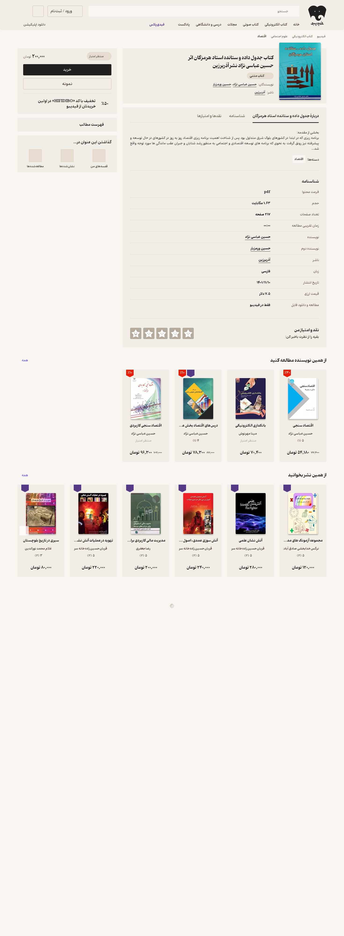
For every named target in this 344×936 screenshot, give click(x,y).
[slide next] (24, 530)
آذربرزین (260, 92)
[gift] (155, 93)
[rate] (188, 333)
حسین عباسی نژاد (244, 84)
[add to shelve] (99, 155)
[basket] (38, 11)
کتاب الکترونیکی (302, 36)
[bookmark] (144, 93)
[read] (35, 155)
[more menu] (133, 93)
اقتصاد (261, 36)
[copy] (28, 103)
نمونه (67, 84)
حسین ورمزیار (222, 84)
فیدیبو (321, 36)
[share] (166, 93)
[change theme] (23, 11)
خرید (67, 70)
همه (25, 360)
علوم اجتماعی (279, 36)
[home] (316, 16)
